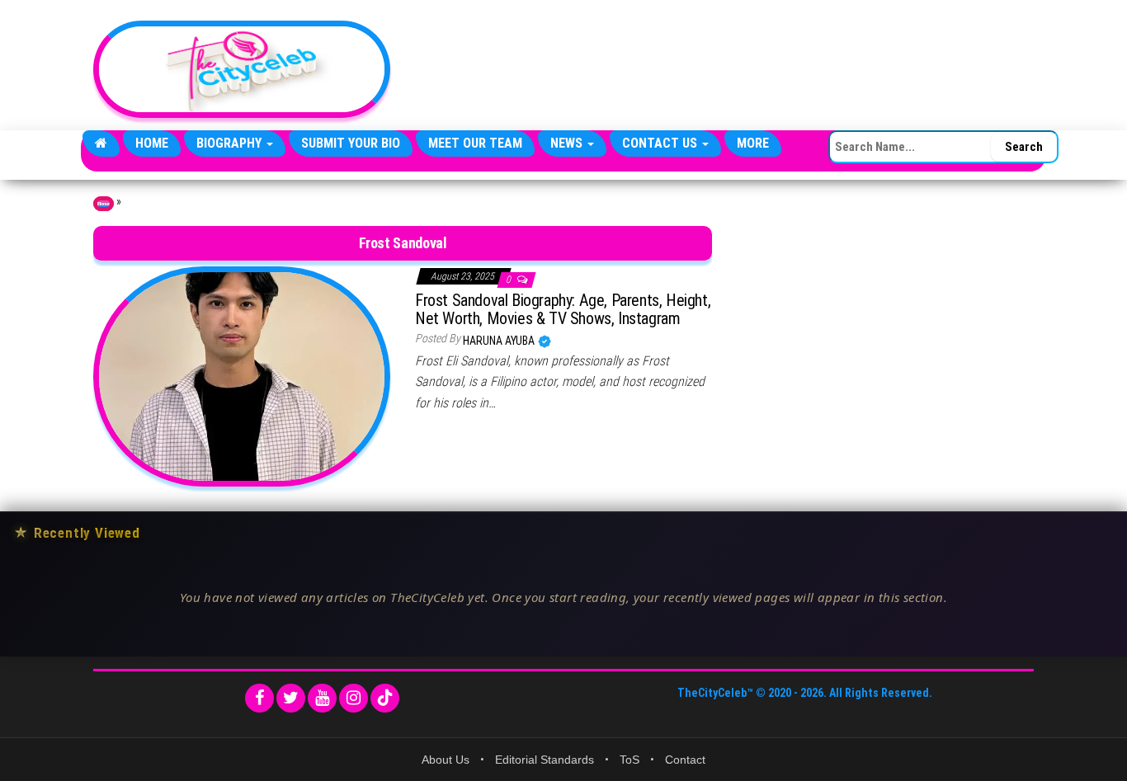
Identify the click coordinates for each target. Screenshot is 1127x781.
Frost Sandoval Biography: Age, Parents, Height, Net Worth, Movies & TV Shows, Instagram (562, 309)
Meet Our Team (475, 143)
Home (151, 143)
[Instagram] (353, 698)
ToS (629, 759)
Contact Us (661, 143)
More (753, 143)
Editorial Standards (544, 759)
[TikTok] (384, 698)
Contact (685, 759)
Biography (230, 143)
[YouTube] (322, 698)
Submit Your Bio (350, 143)
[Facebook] (259, 698)
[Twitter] (290, 698)
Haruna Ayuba (500, 340)
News (568, 143)
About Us (445, 759)
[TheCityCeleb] (101, 143)
